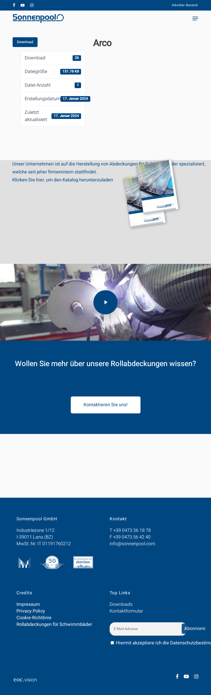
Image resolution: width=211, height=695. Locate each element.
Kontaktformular (126, 611)
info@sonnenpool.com (132, 543)
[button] (195, 18)
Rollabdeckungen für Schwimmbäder (54, 624)
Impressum (28, 604)
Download (25, 42)
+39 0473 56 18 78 (132, 530)
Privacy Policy (30, 611)
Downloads (121, 604)
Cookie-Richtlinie (33, 617)
